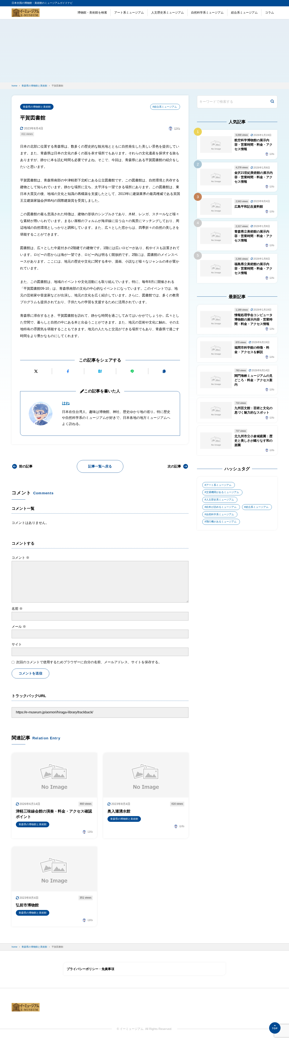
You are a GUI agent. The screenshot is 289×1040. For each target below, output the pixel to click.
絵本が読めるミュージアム (221, 507)
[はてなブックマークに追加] (100, 371)
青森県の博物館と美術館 (37, 106)
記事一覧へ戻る (100, 466)
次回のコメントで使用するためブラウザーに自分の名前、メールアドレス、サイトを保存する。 (89, 662)
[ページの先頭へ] (275, 1028)
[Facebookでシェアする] (68, 371)
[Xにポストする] (36, 371)
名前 (17, 608)
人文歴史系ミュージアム (167, 12)
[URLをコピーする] (164, 371)
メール (19, 626)
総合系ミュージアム (244, 12)
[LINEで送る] (132, 371)
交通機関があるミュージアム (222, 492)
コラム (269, 12)
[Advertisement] (144, 50)
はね (66, 403)
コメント (20, 557)
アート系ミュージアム (129, 12)
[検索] (272, 102)
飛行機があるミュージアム (221, 521)
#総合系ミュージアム (165, 106)
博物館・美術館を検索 (92, 12)
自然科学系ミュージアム (207, 12)
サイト (17, 644)
